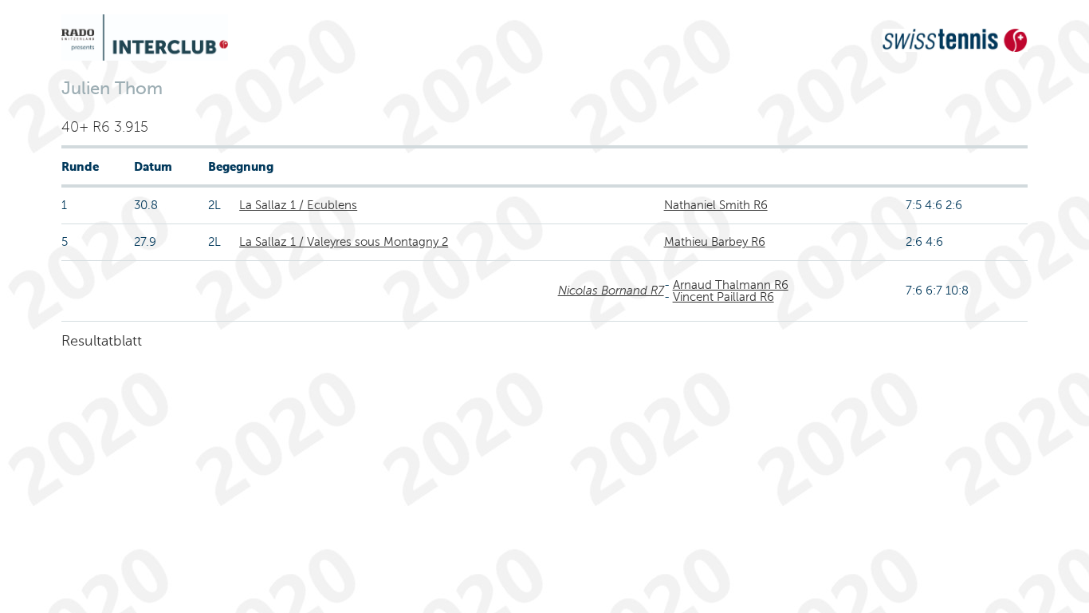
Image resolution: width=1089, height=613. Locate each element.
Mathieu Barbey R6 (714, 241)
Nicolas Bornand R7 (611, 290)
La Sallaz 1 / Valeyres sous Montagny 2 (343, 241)
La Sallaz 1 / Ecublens (298, 205)
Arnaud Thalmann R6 (730, 285)
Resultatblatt (101, 341)
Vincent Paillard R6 (723, 297)
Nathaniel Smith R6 (716, 205)
